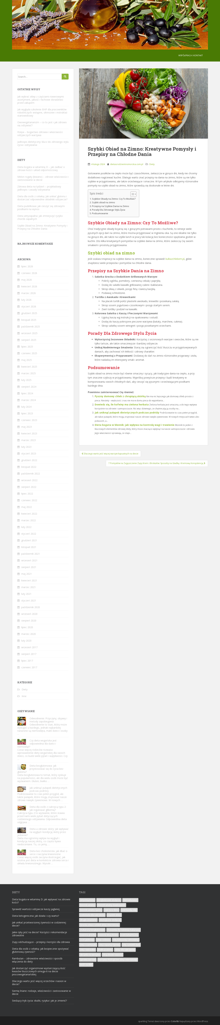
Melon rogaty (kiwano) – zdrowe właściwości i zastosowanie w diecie (43, 178)
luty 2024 (26, 406)
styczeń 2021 (28, 600)
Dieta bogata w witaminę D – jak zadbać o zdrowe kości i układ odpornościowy (41, 168)
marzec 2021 (28, 587)
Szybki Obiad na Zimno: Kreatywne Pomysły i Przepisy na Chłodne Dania (42, 227)
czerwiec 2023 (29, 420)
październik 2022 (30, 473)
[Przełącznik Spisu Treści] (132, 194)
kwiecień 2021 (29, 580)
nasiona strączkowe (108, 934)
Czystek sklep (114, 914)
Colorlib (175, 1021)
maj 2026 (26, 279)
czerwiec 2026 (29, 273)
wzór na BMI (86, 964)
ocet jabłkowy (87, 939)
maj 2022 (26, 507)
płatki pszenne (105, 949)
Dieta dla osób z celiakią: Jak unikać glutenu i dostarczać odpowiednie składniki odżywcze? (42, 198)
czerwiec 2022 (29, 500)
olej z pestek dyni (131, 944)
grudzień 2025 (29, 313)
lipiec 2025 (27, 346)
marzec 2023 (28, 440)
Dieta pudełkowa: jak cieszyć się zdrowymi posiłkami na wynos (41, 207)
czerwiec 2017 (29, 667)
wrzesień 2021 (29, 560)
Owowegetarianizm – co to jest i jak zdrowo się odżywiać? (42, 124)
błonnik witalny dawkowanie (111, 905)
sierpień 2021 (28, 567)
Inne (24, 696)
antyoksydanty (87, 900)
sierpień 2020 (28, 620)
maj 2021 (26, 573)
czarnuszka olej (129, 909)
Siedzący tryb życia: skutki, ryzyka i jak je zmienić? (39, 1000)
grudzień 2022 (29, 460)
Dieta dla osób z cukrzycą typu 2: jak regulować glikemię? (48, 808)
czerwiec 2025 (29, 353)
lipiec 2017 (27, 660)
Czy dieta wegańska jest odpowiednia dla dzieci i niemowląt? (37, 743)
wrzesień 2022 (29, 480)
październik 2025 (30, 326)
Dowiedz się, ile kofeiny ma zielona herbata (122, 404)
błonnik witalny (87, 905)
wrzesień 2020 (29, 613)
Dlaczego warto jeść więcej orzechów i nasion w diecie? (39, 982)
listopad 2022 (28, 466)
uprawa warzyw (87, 959)
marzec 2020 (28, 634)
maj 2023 (26, 426)
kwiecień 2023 (29, 433)
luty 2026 (26, 299)
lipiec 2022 (27, 493)
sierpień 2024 (28, 386)
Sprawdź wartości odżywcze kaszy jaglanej (36, 909)
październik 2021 (30, 553)
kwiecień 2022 (29, 513)
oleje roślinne (103, 939)
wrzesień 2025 (29, 333)
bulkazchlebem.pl (175, 258)
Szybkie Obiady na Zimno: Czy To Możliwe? (114, 198)
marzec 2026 (28, 293)
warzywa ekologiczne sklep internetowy (117, 959)
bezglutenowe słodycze (108, 900)
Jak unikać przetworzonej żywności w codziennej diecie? (39, 924)
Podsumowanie (100, 213)
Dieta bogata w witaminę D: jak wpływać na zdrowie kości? (41, 901)
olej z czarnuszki (88, 944)
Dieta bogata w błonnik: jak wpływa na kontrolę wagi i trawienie (134, 424)
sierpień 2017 (28, 654)
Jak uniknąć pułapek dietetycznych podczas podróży (127, 412)
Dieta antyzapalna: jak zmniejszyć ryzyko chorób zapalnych (40, 217)
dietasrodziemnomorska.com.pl (126, 164)
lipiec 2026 (27, 266)
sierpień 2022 (28, 487)
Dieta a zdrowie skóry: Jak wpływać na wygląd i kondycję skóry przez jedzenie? (43, 832)
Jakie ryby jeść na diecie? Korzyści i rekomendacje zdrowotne (39, 934)
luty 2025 (26, 380)
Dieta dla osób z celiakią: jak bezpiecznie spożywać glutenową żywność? (40, 950)
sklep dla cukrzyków (125, 949)
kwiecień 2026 (29, 286)
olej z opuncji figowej (109, 944)
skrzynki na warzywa (90, 954)
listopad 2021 (28, 547)
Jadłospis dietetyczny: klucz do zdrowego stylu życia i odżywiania (43, 143)
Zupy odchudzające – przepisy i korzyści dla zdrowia (41, 942)
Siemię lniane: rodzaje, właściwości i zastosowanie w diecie (41, 992)
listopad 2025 (28, 319)
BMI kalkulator (130, 900)
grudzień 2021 (29, 540)
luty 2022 (26, 527)
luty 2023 (26, 446)
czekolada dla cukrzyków (92, 914)
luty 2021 (26, 593)
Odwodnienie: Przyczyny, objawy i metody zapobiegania (48, 720)
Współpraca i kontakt (190, 55)
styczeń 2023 (28, 453)
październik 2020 (30, 607)
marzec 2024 (28, 400)
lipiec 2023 (27, 413)
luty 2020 (26, 640)
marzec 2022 (28, 520)
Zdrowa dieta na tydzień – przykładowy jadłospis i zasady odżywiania (39, 188)
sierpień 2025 (28, 339)
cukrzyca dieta (111, 909)
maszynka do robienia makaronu (123, 929)
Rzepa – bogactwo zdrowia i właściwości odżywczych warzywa (40, 133)
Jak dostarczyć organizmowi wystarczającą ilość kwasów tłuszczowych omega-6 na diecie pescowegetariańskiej (38, 971)
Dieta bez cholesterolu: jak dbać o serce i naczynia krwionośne (48, 852)
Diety (152, 164)
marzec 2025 (28, 373)
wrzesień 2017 (29, 647)
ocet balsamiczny (129, 934)
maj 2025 (26, 360)
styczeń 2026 (28, 306)
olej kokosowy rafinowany (125, 939)
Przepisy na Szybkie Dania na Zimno (110, 206)
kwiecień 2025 (29, 366)
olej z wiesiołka (87, 949)
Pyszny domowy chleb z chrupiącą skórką (120, 396)
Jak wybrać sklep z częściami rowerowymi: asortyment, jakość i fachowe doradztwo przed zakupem (40, 99)
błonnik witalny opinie (90, 909)
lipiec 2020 (27, 627)
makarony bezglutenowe (92, 929)
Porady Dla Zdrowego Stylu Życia (108, 209)
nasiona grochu (87, 934)
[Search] (65, 77)
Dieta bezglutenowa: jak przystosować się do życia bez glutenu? (40, 768)
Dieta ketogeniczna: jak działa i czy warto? (35, 915)
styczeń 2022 (28, 533)
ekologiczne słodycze (110, 919)
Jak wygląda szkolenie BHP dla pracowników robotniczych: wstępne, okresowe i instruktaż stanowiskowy (42, 112)
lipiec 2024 (27, 393)
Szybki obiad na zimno (103, 202)
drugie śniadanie (88, 919)
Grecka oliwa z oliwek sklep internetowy (99, 924)
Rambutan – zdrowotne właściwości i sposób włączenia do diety (37, 960)
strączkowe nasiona (112, 954)
